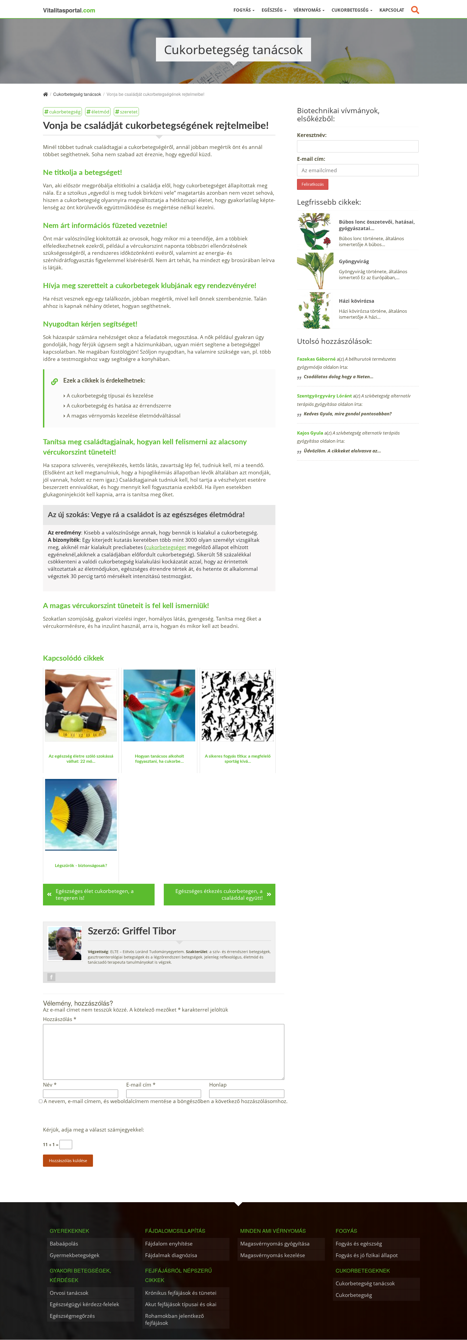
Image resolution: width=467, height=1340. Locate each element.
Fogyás (243, 10)
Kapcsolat (391, 10)
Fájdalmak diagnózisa (171, 1255)
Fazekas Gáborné (316, 359)
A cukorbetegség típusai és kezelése (110, 395)
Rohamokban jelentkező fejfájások (174, 1319)
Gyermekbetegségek (74, 1255)
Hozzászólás (59, 1019)
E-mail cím (140, 1084)
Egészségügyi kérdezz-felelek (84, 1304)
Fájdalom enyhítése (169, 1243)
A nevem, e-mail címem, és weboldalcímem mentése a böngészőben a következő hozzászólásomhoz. (166, 1101)
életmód (100, 111)
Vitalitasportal (69, 10)
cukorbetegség (65, 111)
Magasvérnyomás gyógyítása (275, 1243)
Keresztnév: (311, 135)
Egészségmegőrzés (72, 1315)
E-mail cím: (311, 158)
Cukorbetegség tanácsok (365, 1283)
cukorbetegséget (166, 547)
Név (49, 1084)
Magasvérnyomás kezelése (272, 1255)
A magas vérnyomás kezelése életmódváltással (124, 415)
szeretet (129, 111)
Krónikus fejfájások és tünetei (180, 1292)
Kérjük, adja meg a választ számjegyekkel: (93, 1129)
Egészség (273, 10)
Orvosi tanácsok (69, 1292)
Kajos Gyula (310, 433)
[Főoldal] (45, 94)
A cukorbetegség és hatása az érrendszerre (119, 405)
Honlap (218, 1084)
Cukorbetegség (351, 10)
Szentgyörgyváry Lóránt (324, 396)
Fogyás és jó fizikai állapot (367, 1255)
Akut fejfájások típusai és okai (180, 1304)
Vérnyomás (307, 10)
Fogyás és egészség (359, 1243)
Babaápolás (64, 1243)
